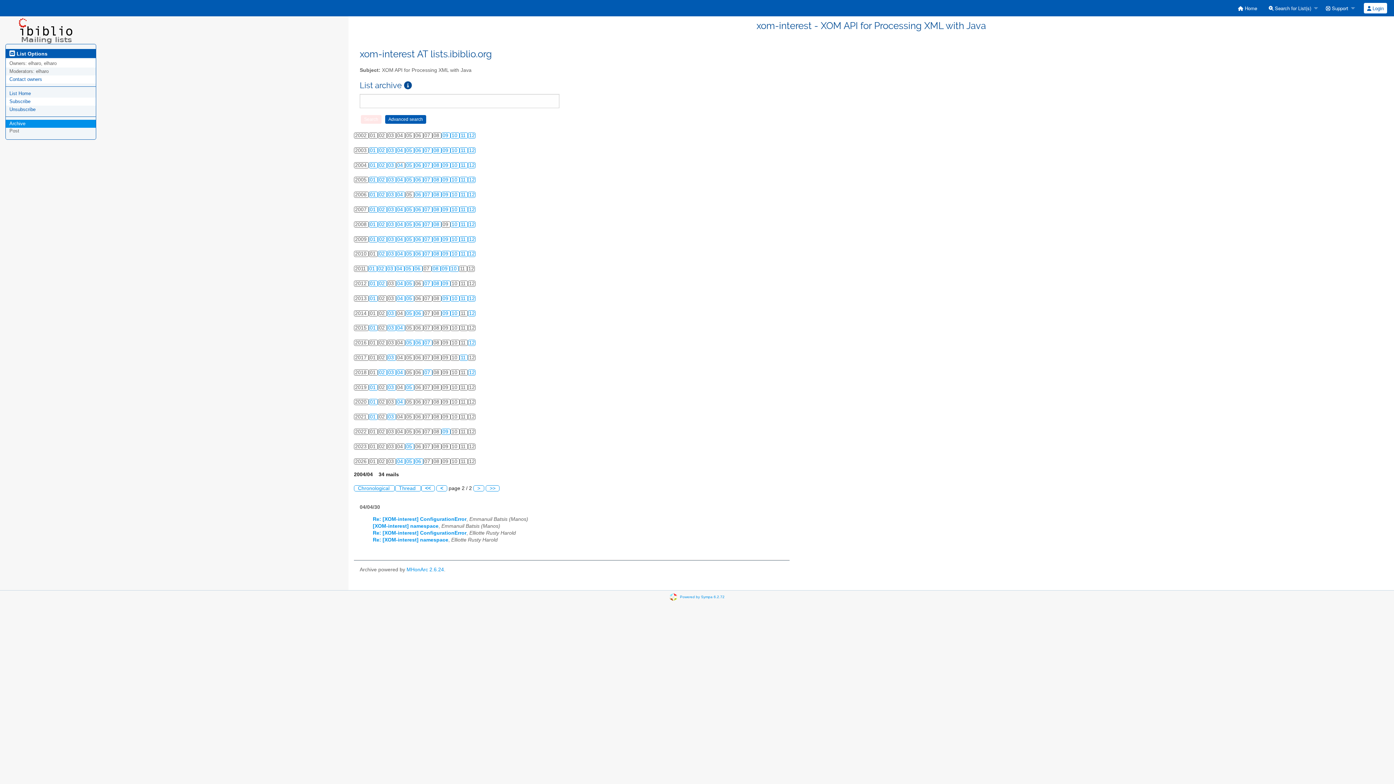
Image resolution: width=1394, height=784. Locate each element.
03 (391, 150)
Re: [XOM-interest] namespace (410, 540)
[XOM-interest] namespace (406, 526)
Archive (17, 123)
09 (446, 135)
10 (455, 135)
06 (419, 150)
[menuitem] (1247, 8)
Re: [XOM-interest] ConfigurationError (419, 519)
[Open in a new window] (408, 85)
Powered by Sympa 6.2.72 (702, 597)
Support (1339, 8)
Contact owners (25, 79)
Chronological (374, 488)
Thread (408, 488)
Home (1250, 8)
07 (428, 150)
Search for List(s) (1292, 8)
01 (373, 150)
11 (464, 135)
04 (400, 150)
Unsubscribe (22, 109)
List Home (20, 93)
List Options (31, 54)
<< (428, 488)
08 (437, 150)
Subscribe (19, 101)
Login (1377, 8)
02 (382, 150)
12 (472, 135)
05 (409, 150)
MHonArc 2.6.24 (425, 569)
